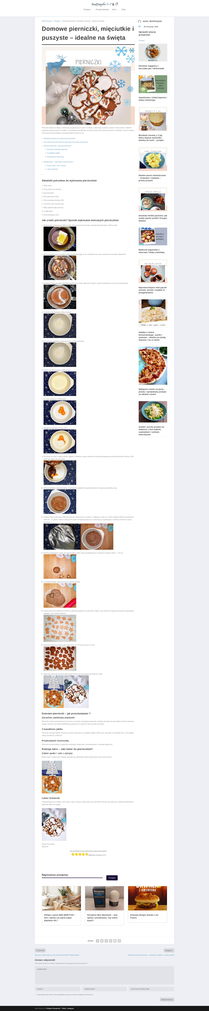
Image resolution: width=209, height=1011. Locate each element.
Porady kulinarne (102, 9)
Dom (114, 9)
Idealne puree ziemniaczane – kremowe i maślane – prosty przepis (152, 178)
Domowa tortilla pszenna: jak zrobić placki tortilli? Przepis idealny (153, 218)
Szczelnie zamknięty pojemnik (57, 149)
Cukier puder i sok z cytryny (56, 165)
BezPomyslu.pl (47, 21)
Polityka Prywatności (53, 1008)
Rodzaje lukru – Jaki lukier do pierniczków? (58, 162)
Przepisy (86, 9)
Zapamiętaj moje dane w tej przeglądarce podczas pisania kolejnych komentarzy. (65, 994)
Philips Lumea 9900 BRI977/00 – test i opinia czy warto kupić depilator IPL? (59, 918)
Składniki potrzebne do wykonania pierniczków (59, 138)
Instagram (70, 1008)
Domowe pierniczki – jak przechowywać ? (58, 146)
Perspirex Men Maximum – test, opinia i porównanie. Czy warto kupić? (102, 918)
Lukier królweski (52, 169)
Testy (123, 9)
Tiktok (64, 1008)
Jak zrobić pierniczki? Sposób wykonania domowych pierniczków (66, 142)
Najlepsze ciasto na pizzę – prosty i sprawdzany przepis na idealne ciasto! (152, 391)
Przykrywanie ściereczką (55, 157)
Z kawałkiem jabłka (53, 153)
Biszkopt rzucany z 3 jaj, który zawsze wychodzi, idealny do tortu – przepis (151, 137)
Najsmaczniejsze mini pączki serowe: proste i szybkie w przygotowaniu (153, 290)
